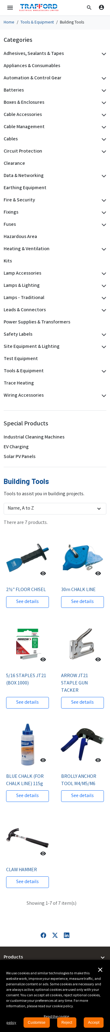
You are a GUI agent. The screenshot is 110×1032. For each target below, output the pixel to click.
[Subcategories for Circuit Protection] (102, 152)
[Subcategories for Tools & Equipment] (102, 371)
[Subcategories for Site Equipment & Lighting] (102, 347)
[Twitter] (55, 935)
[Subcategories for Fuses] (102, 225)
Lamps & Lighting (22, 285)
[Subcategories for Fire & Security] (102, 200)
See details (27, 601)
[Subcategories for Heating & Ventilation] (102, 249)
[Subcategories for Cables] (102, 139)
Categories (18, 40)
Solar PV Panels (19, 456)
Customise (37, 1022)
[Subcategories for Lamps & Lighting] (102, 286)
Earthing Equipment (25, 188)
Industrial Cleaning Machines (34, 437)
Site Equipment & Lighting (32, 346)
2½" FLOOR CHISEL (26, 590)
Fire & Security (19, 200)
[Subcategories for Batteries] (102, 91)
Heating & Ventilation (27, 249)
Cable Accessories (23, 114)
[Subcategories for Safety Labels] (102, 335)
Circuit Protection (23, 151)
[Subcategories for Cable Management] (102, 127)
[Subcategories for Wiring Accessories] (102, 396)
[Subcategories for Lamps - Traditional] (102, 298)
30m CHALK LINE (78, 590)
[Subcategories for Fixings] (102, 213)
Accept (93, 1022)
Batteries (14, 90)
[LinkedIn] (66, 935)
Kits (8, 261)
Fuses (10, 224)
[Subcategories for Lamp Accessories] (102, 274)
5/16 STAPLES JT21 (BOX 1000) (26, 680)
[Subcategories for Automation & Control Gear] (102, 78)
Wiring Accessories (24, 395)
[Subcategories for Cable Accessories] (102, 115)
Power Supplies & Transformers (37, 322)
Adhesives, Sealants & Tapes (34, 53)
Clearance (14, 163)
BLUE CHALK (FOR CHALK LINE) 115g (25, 780)
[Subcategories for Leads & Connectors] (102, 310)
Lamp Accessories (22, 273)
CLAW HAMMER (21, 870)
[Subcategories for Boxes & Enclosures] (102, 103)
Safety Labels (18, 334)
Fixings (11, 212)
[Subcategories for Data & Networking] (102, 176)
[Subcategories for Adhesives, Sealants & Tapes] (102, 54)
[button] (89, 8)
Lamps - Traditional (24, 297)
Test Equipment (21, 359)
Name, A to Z (21, 508)
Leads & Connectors (25, 310)
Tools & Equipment (24, 371)
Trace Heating (19, 383)
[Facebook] (43, 935)
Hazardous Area (20, 236)
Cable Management (24, 127)
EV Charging (16, 447)
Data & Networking (24, 175)
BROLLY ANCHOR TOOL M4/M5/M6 (78, 780)
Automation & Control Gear (32, 78)
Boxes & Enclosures (24, 102)
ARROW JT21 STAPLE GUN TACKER (74, 683)
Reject (66, 1022)
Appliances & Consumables (32, 66)
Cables (11, 139)
